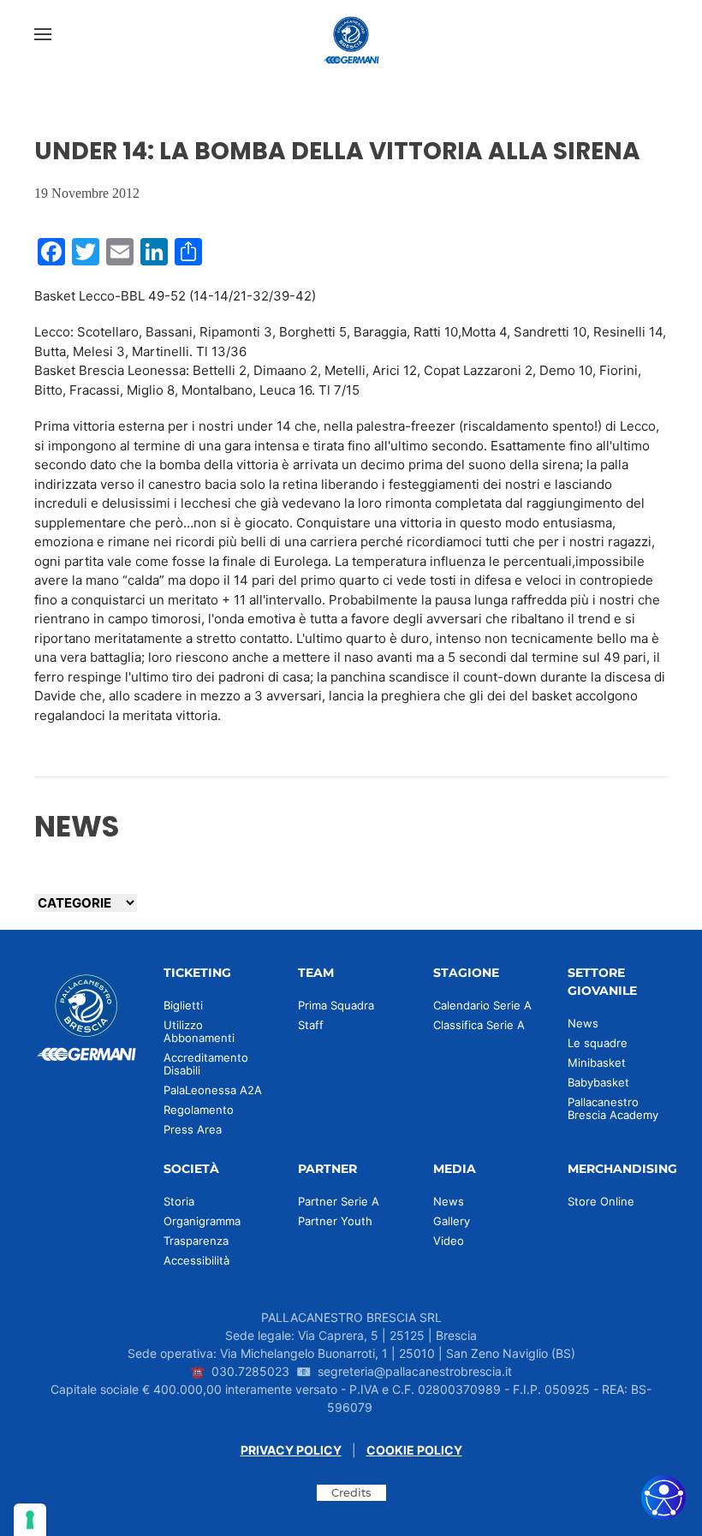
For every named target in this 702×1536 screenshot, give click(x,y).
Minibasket (597, 1062)
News (583, 1023)
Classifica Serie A (479, 1025)
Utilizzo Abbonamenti (199, 1031)
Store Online (601, 1201)
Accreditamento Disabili (206, 1064)
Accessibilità (196, 1260)
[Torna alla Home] (351, 34)
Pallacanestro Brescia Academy (613, 1108)
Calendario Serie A (482, 1005)
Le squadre (598, 1043)
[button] (42, 34)
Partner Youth (335, 1221)
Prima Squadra (336, 1005)
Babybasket (598, 1082)
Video (448, 1240)
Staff (311, 1025)
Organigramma (202, 1221)
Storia (179, 1201)
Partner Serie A (338, 1201)
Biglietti (183, 1005)
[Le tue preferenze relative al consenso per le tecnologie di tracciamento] (30, 1519)
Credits (351, 1492)
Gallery (451, 1221)
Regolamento (199, 1109)
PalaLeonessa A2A (213, 1090)
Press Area (193, 1129)
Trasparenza (196, 1240)
